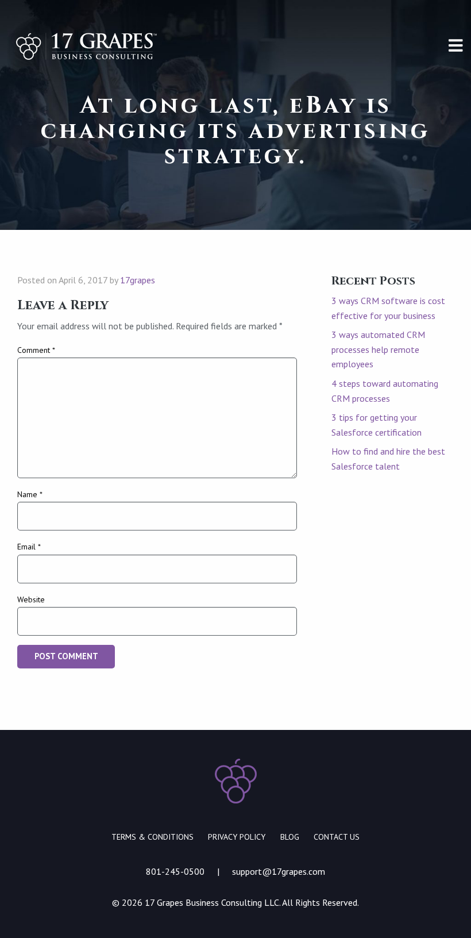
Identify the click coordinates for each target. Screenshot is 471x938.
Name (30, 494)
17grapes (137, 280)
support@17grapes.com (278, 871)
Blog (289, 837)
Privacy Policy (236, 837)
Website (31, 599)
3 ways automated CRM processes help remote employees (378, 349)
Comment (36, 350)
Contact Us (337, 837)
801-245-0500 (175, 871)
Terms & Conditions (152, 837)
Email (29, 546)
